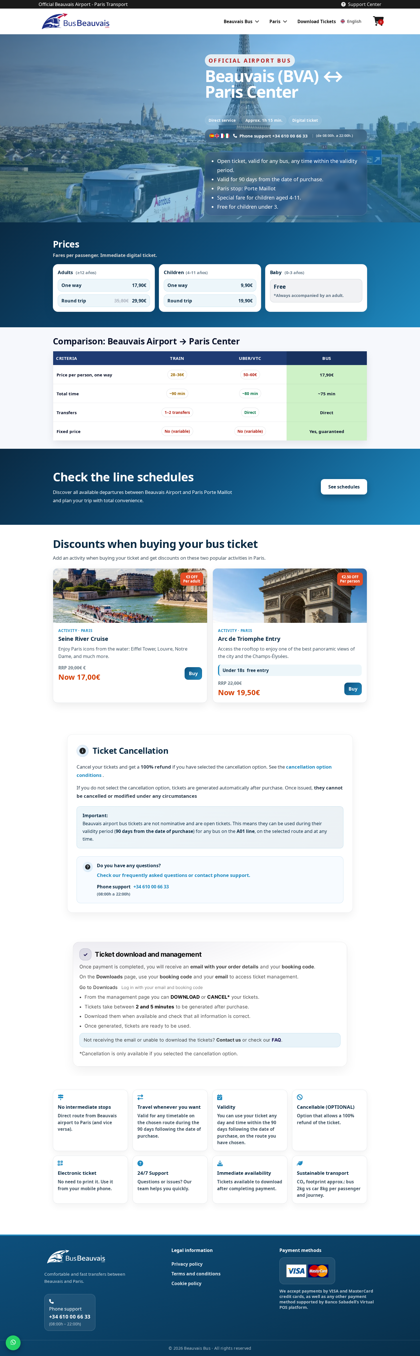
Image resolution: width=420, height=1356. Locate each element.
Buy (193, 673)
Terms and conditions (196, 1274)
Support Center (364, 4)
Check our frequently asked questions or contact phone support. (173, 875)
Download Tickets (316, 21)
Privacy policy (187, 1264)
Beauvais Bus (238, 21)
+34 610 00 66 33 (151, 887)
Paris (275, 21)
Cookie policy (186, 1283)
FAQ (276, 1040)
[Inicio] (77, 21)
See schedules (344, 487)
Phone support (70, 1316)
